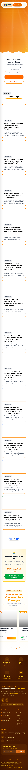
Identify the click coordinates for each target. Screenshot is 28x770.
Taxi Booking (5, 715)
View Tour (10, 638)
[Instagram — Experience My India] (2, 700)
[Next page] (17, 539)
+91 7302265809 (9, 737)
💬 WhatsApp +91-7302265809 (14, 576)
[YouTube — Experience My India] (6, 700)
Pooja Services (6, 720)
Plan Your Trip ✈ (14, 44)
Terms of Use (19, 720)
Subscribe (21, 751)
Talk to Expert (14, 82)
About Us (18, 712)
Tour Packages (6, 712)
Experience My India (15, 693)
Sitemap (20, 767)
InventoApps (10, 765)
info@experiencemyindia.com (13, 741)
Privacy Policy (19, 718)
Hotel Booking (6, 718)
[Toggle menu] (24, 4)
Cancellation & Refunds (20, 724)
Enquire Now (17, 5)
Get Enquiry (14, 77)
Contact (18, 715)
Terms (15, 767)
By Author (7, 93)
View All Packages (13, 648)
